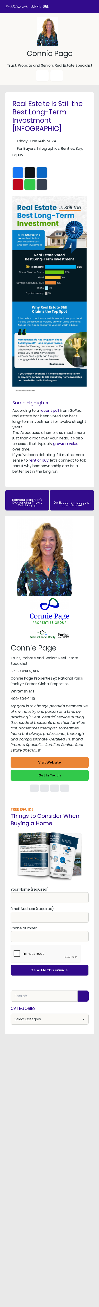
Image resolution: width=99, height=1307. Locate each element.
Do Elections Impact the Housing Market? (72, 504)
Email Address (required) (32, 908)
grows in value (66, 443)
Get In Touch (49, 775)
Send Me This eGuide (49, 970)
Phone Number (24, 928)
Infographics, (48, 148)
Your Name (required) (30, 889)
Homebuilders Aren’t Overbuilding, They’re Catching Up (27, 502)
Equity (17, 155)
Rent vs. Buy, (72, 148)
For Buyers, (26, 148)
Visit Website (49, 762)
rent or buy (39, 460)
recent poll (49, 410)
